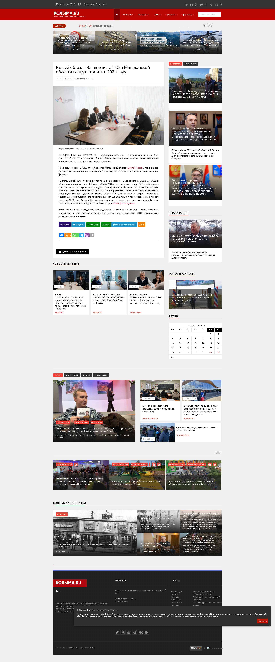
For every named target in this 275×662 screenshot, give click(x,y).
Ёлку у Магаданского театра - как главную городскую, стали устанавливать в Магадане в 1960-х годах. (157, 526)
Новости (127, 14)
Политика (86, 375)
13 (195, 343)
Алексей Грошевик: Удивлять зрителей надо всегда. (155, 544)
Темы (156, 14)
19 (188, 347)
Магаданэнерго (150, 418)
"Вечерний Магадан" (202, 594)
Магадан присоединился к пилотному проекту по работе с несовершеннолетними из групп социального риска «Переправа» (79, 481)
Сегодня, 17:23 (148, 398)
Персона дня (178, 213)
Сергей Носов (135, 167)
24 (172, 352)
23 (218, 347)
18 (180, 347)
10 (172, 343)
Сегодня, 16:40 (148, 439)
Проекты (170, 14)
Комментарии (191, 64)
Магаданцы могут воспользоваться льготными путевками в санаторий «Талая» (116, 42)
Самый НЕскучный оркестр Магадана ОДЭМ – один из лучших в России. (156, 550)
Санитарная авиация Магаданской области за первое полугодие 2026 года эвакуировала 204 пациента (201, 42)
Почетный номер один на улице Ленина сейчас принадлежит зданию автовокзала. (92, 545)
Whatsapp (94, 224)
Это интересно (101, 375)
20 (195, 347)
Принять (262, 620)
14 (203, 343)
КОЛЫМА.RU (66, 13)
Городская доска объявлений (206, 597)
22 (210, 347)
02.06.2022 (134, 287)
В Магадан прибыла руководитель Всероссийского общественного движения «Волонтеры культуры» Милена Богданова (152, 25)
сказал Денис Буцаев (123, 203)
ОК (142, 224)
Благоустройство (120, 464)
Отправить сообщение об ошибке (89, 149)
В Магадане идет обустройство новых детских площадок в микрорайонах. (136, 482)
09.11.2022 (59, 287)
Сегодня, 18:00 (63, 422)
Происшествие (71, 375)
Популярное (175, 64)
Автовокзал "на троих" (71, 539)
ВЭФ (59, 79)
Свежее (58, 375)
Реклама (197, 599)
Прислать (187, 14)
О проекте (176, 599)
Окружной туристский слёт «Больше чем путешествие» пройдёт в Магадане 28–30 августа (158, 42)
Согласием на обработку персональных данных (137, 616)
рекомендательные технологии (201, 616)
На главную (176, 591)
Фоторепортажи (181, 273)
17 (172, 347)
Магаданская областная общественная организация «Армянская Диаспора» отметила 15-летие (191, 297)
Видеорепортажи (64, 464)
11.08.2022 (97, 287)
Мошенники (96, 422)
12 (188, 343)
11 (180, 343)
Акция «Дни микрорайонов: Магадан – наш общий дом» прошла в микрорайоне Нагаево (191, 482)
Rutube (106, 224)
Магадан (142, 14)
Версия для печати (66, 149)
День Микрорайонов (196, 464)
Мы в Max (64, 224)
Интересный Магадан (125, 224)
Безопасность (183, 435)
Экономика (136, 312)
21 (203, 347)
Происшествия (81, 422)
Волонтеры (189, 418)
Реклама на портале (176, 604)
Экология (97, 312)
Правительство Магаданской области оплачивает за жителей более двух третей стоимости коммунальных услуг (74, 41)
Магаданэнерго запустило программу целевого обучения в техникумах (158, 408)
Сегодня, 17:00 (190, 398)
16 (218, 343)
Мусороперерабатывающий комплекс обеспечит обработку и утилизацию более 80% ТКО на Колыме (108, 298)
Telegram (79, 224)
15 (210, 343)
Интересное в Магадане (204, 591)
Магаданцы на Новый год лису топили (156, 519)
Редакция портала (175, 595)
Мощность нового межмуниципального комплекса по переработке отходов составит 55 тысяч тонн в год (145, 298)
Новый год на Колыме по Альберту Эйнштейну (201, 514)
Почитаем (61, 514)
